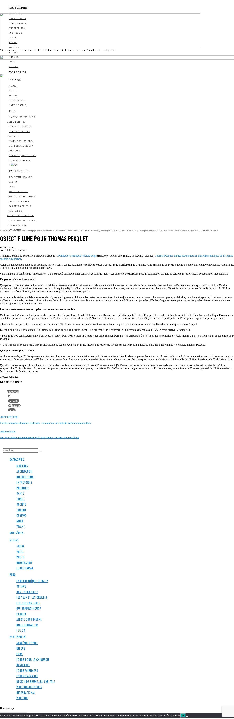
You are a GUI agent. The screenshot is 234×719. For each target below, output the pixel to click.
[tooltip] (13, 391)
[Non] (187, 716)
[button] (40, 451)
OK (183, 715)
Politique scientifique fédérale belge (77, 255)
